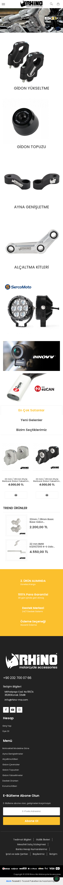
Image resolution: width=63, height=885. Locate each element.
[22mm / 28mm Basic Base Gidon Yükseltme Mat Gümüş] (16, 525)
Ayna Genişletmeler (13, 753)
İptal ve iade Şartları (17, 854)
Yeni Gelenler (31, 420)
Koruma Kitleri (10, 786)
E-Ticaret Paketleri (29, 881)
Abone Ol (31, 821)
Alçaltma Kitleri (10, 759)
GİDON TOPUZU (31, 146)
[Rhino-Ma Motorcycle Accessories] (31, 4)
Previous (3, 20)
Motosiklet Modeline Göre (16, 748)
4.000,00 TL (16, 484)
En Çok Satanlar (31, 410)
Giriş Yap (7, 725)
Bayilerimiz (39, 854)
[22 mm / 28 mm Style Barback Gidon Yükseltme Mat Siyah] (47, 457)
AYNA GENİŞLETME (31, 207)
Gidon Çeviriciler (11, 764)
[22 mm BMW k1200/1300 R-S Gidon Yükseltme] (16, 550)
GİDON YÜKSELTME (31, 88)
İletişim (53, 854)
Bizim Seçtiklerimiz (31, 430)
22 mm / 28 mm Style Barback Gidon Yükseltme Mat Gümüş (16, 479)
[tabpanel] (31, 20)
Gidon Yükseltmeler (13, 775)
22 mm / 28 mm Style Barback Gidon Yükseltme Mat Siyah (47, 479)
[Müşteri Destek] (56, 878)
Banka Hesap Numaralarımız (31, 849)
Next (59, 20)
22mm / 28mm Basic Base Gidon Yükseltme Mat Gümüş (42, 520)
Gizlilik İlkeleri (43, 839)
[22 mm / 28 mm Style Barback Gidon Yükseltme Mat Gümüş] (16, 457)
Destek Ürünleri (10, 780)
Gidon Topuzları (11, 769)
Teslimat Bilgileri (22, 839)
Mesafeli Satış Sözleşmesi (31, 844)
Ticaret (12, 881)
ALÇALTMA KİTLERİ (31, 267)
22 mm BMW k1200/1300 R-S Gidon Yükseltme (42, 545)
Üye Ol (6, 731)
